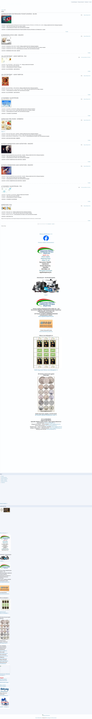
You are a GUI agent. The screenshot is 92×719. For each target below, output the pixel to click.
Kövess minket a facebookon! (46, 242)
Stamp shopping (3, 686)
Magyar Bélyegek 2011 (87, 75)
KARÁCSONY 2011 (6, 204)
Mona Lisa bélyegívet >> (4, 613)
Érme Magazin (48, 717)
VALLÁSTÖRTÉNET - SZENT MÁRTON (12, 74)
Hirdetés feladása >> (3, 503)
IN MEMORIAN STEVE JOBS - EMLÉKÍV (12, 35)
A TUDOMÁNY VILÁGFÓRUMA (9, 98)
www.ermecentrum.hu (51, 425)
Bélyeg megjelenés (4, 478)
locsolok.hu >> (2, 675)
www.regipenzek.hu (56, 426)
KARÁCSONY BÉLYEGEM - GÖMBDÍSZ (12, 119)
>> (46, 415)
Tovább (67, 31)
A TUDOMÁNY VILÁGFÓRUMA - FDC (11, 186)
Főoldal (2, 476)
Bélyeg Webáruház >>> (46, 234)
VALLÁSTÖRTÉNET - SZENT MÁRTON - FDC (14, 56)
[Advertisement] (46, 7)
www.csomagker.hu (50, 423)
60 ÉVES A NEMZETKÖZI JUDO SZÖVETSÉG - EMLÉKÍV (17, 143)
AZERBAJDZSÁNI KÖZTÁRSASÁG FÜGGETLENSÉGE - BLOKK (19, 14)
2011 (79, 57)
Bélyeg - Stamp (14, 4)
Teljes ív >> (3, 131)
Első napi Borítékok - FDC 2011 (85, 57)
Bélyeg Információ (4, 481)
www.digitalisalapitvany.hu (46, 316)
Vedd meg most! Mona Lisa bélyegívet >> (46, 370)
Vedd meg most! (3, 611)
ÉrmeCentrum (54, 717)
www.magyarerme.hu (55, 424)
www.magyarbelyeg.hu (56, 428)
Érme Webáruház (38, 717)
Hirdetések (3, 482)
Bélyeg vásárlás (3, 685)
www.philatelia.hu (51, 429)
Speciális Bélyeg (4, 477)
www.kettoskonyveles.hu (46, 331)
